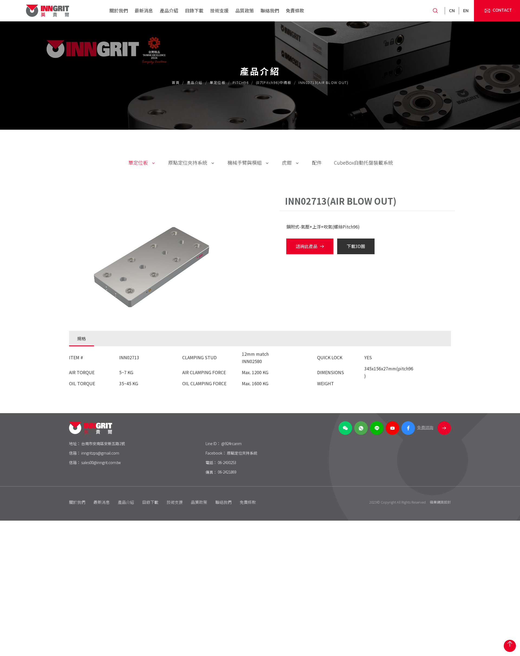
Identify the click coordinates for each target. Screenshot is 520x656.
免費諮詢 (425, 427)
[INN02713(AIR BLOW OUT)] (154, 263)
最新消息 (144, 10)
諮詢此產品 (306, 246)
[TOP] (510, 646)
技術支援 (219, 10)
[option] (162, 263)
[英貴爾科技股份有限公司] (47, 11)
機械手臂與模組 (244, 162)
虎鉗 (287, 162)
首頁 (176, 82)
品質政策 (244, 10)
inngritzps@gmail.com (100, 453)
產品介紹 (169, 10)
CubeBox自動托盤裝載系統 (363, 162)
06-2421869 (227, 472)
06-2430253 (227, 462)
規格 (81, 338)
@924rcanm (231, 443)
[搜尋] (433, 10)
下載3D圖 (356, 246)
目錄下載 (194, 10)
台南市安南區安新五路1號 (103, 443)
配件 (317, 162)
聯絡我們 (270, 10)
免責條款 (295, 10)
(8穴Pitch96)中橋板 (273, 82)
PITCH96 (241, 82)
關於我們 (118, 10)
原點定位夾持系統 (187, 162)
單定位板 (217, 82)
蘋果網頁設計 (440, 502)
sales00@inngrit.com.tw (101, 462)
